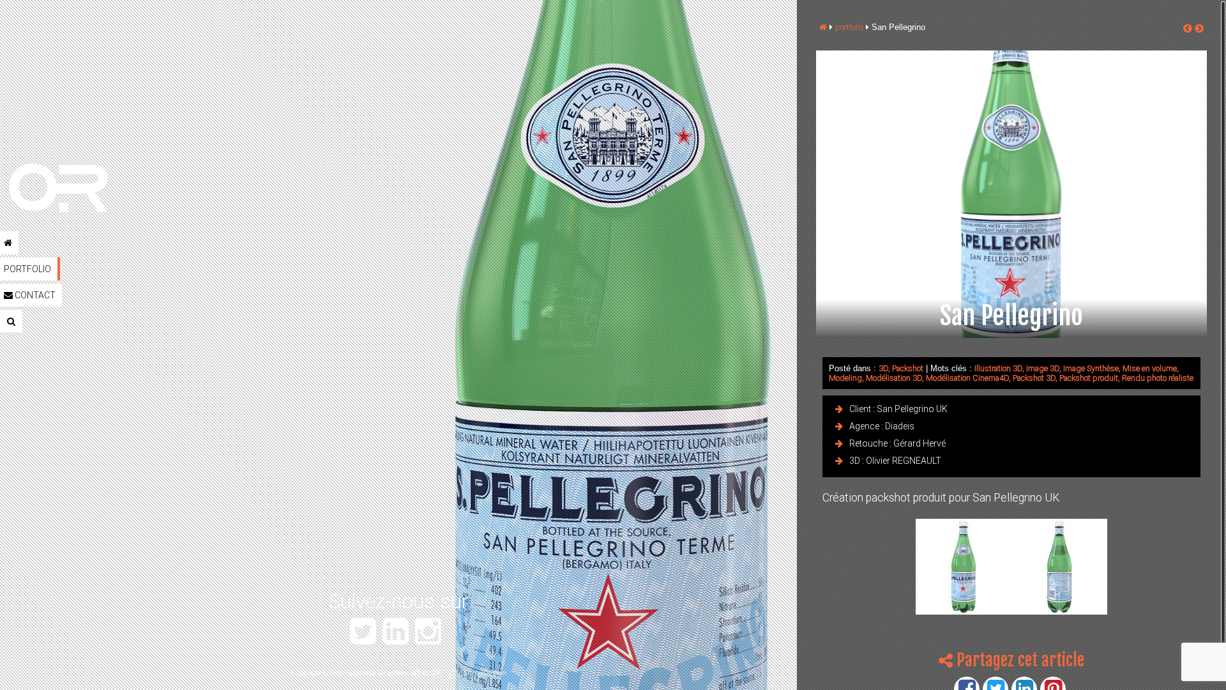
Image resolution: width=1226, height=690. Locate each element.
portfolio (849, 27)
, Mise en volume (1148, 368)
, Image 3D (1040, 368)
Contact (34, 295)
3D (883, 368)
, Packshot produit (1087, 378)
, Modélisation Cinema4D (965, 378)
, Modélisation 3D (892, 378)
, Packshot (905, 368)
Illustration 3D (998, 368)
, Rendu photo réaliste (1155, 378)
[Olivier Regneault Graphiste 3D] (95, 189)
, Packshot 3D (1032, 378)
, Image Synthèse (1089, 368)
